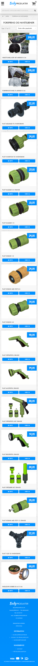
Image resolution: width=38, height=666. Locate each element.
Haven (7, 16)
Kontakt (19, 649)
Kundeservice (19, 645)
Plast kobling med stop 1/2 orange (14, 520)
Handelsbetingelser (20, 640)
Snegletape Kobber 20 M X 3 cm (12, 586)
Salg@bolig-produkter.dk (20, 615)
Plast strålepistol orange (10, 355)
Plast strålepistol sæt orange (12, 421)
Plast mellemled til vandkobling (13, 124)
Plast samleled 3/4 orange (11, 190)
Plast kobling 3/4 (8, 322)
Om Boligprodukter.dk (20, 635)
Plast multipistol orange (10, 388)
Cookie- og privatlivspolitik (19, 637)
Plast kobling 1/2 (8, 256)
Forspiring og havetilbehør (20, 16)
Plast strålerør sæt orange (11, 487)
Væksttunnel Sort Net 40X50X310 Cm (14, 57)
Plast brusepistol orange (10, 454)
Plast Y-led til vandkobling (11, 553)
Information (19, 631)
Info (11, 61)
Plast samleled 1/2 (8, 223)
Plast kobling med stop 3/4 (11, 289)
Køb (26, 61)
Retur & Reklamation (20, 651)
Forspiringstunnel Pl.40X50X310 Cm (13, 90)
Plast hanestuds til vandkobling (13, 157)
